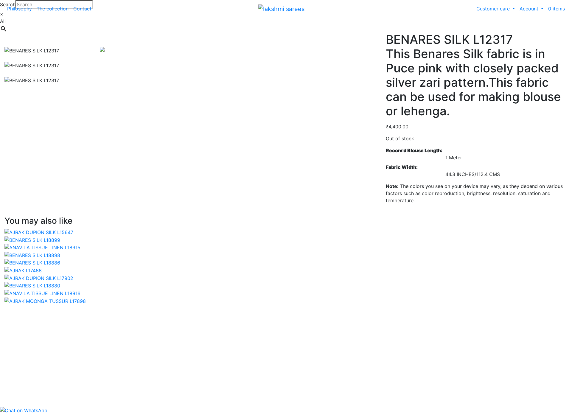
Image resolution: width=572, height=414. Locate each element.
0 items (556, 9)
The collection (53, 9)
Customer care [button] (493, 9)
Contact (82, 9)
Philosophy (19, 9)
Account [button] (530, 9)
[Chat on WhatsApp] (23, 410)
